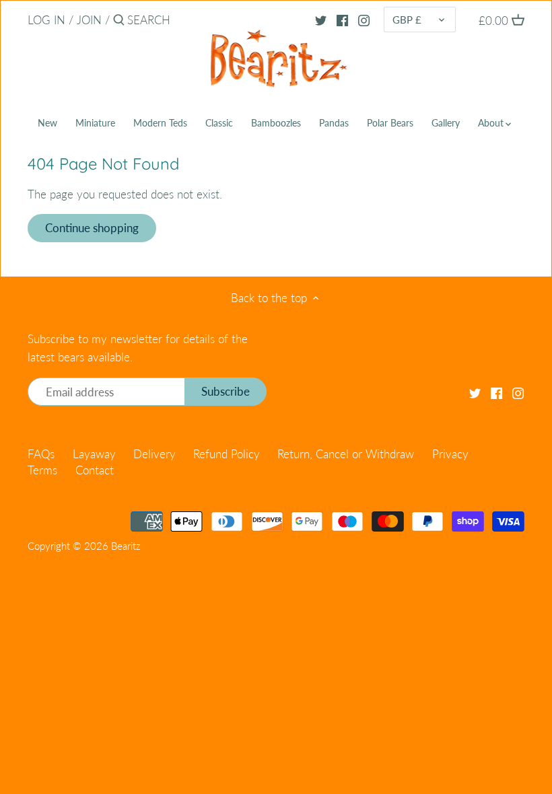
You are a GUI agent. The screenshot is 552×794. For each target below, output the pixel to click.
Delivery (154, 454)
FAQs (41, 454)
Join (89, 20)
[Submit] (119, 21)
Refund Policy (226, 454)
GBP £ (406, 19)
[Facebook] (342, 19)
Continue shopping (92, 228)
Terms (42, 470)
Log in (46, 20)
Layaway (94, 454)
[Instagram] (364, 19)
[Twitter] (320, 19)
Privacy (450, 454)
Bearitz (126, 546)
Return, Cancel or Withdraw (345, 454)
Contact (94, 470)
